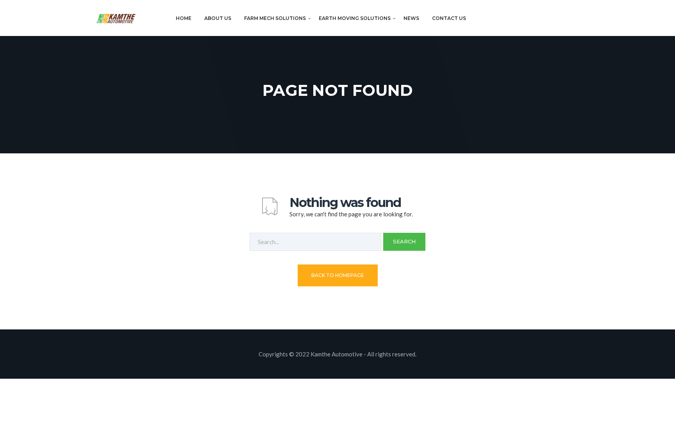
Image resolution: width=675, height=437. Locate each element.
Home (183, 18)
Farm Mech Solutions (275, 18)
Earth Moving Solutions (355, 18)
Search (404, 241)
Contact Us (449, 18)
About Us (217, 18)
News (411, 18)
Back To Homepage (337, 275)
